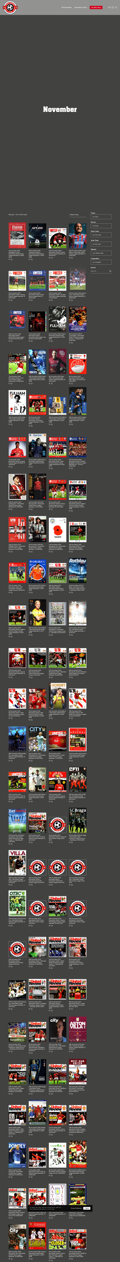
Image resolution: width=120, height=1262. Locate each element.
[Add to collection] (11, 259)
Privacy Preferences (76, 1208)
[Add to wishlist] (9, 259)
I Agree (87, 1208)
